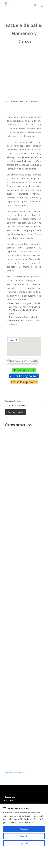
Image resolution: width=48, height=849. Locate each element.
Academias (24, 443)
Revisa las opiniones (24, 382)
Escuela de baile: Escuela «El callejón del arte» (21, 478)
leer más (11, 454)
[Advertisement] (24, 69)
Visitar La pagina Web (24, 376)
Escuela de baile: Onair (18, 440)
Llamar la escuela (24, 370)
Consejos (9, 800)
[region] (24, 826)
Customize (24, 836)
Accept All (24, 829)
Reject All (24, 843)
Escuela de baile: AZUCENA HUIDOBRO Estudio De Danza (22, 516)
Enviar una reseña (15, 412)
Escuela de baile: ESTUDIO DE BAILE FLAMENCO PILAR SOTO (22, 665)
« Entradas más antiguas (15, 772)
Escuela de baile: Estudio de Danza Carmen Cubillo (21, 707)
